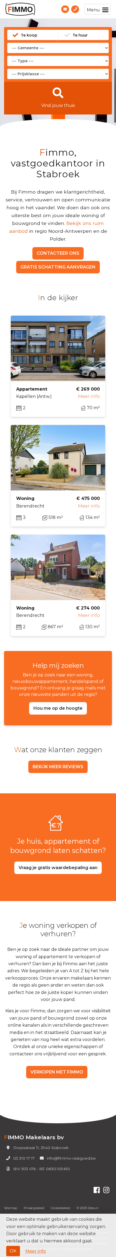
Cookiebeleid (60, 1208)
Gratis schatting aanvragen (58, 267)
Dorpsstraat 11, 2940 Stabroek (41, 1147)
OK (13, 1250)
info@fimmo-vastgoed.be (71, 1158)
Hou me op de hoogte (58, 708)
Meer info (35, 1251)
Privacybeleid (34, 1208)
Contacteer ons (58, 253)
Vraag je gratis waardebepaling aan (58, 867)
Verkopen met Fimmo (56, 1072)
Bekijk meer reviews (58, 766)
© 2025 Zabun (87, 1208)
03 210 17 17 (24, 1158)
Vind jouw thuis (58, 105)
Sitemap (10, 1208)
